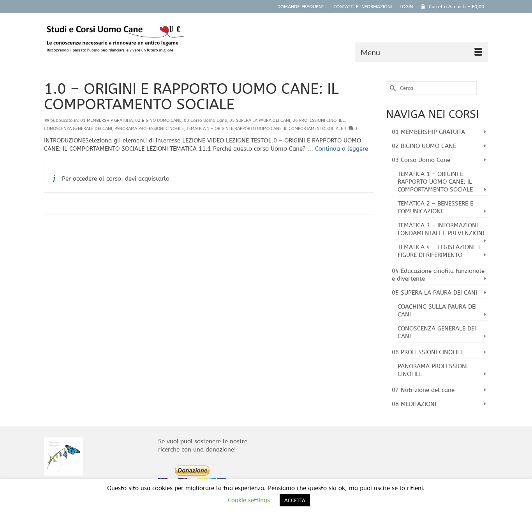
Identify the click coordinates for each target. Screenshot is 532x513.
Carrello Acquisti (455, 6)
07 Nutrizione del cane (423, 390)
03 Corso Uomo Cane (205, 120)
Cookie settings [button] (249, 500)
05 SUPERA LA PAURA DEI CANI (259, 120)
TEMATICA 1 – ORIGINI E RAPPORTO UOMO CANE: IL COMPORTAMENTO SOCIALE (264, 128)
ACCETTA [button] (294, 500)
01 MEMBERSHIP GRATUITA (106, 120)
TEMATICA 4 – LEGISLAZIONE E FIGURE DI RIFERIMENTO (439, 251)
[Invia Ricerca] (392, 88)
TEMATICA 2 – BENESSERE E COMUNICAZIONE (435, 207)
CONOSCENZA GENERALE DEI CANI (78, 128)
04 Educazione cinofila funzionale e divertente (438, 274)
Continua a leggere (341, 148)
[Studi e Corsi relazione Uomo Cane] (114, 40)
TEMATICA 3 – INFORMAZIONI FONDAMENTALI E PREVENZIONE (442, 229)
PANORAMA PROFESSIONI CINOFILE (149, 128)
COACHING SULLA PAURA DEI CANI (437, 310)
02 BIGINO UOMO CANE (158, 120)
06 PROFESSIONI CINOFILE (318, 120)
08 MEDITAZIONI (414, 404)
